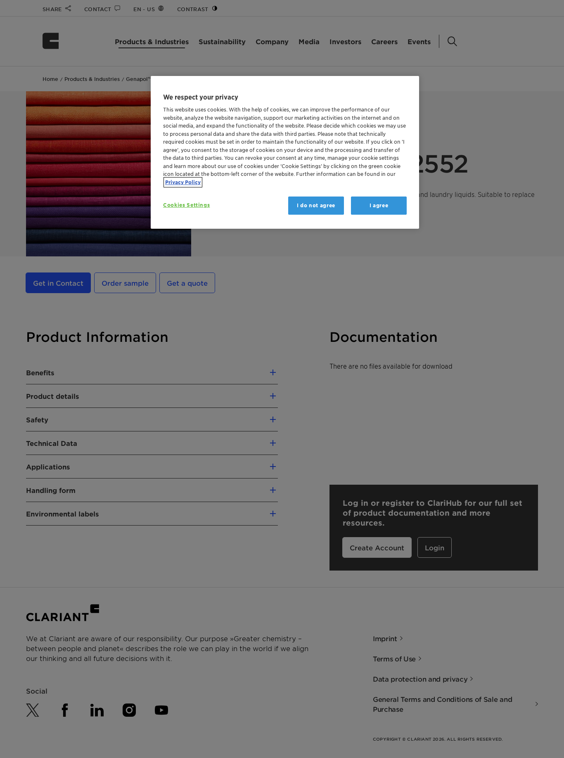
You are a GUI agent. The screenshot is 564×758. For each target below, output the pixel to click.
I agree (379, 205)
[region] (285, 152)
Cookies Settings (186, 204)
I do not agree (316, 205)
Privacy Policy (183, 182)
